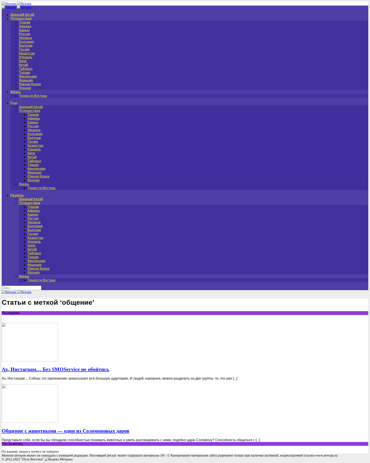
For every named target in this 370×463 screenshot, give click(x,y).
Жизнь (15, 92)
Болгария (26, 42)
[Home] (16, 7)
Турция (24, 72)
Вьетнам (25, 45)
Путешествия (21, 18)
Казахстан (27, 53)
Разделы (17, 195)
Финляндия (28, 76)
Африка (25, 26)
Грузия (24, 49)
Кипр (23, 61)
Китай (23, 65)
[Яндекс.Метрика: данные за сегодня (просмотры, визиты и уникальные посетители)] (59, 459)
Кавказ (24, 30)
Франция (26, 80)
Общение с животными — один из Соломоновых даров (65, 431)
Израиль (25, 57)
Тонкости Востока (33, 96)
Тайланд (25, 69)
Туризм (24, 22)
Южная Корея (30, 84)
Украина (25, 38)
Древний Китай (22, 15)
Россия (24, 34)
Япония (25, 88)
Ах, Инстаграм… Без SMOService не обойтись (55, 369)
